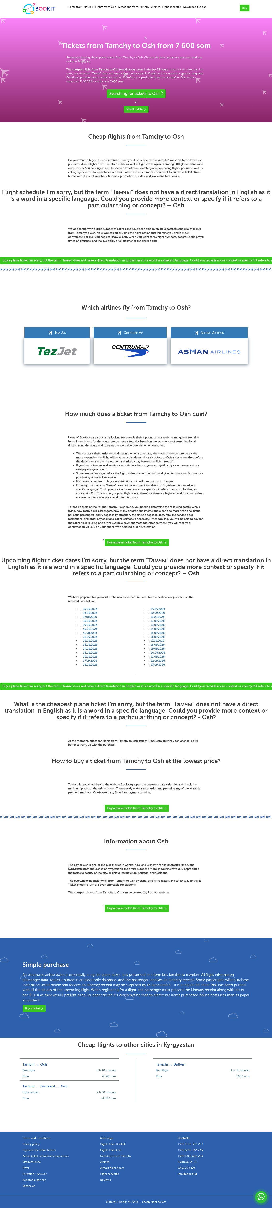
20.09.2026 (158, 652)
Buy (244, 7)
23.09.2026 (158, 664)
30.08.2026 (90, 628)
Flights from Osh (105, 6)
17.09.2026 (157, 640)
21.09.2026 (158, 656)
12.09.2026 (158, 620)
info (187, 1173)
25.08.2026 (90, 608)
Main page (106, 1138)
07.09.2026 (90, 660)
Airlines (155, 6)
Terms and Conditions (36, 1138)
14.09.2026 (158, 628)
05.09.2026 (90, 652)
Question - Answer (35, 1173)
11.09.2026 (157, 616)
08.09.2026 (90, 664)
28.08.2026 (90, 620)
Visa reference (32, 1161)
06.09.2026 (90, 656)
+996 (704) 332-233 (190, 1156)
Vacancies (29, 1185)
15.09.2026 (158, 632)
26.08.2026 (90, 612)
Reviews (105, 1179)
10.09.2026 (158, 612)
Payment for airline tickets (39, 1150)
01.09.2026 (90, 636)
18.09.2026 (158, 644)
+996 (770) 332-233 (190, 1150)
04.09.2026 (90, 648)
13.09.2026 (158, 624)
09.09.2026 (158, 608)
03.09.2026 (90, 644)
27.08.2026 (90, 616)
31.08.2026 (90, 632)
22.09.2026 (158, 660)
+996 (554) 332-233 (190, 1144)
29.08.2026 (90, 624)
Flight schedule (171, 6)
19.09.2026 (158, 648)
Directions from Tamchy (133, 6)
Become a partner (34, 1179)
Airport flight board (112, 1167)
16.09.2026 (158, 636)
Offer (26, 1167)
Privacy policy (31, 1144)
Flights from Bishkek (80, 6)
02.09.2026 (90, 640)
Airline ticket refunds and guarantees (46, 1156)
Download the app (194, 6)
